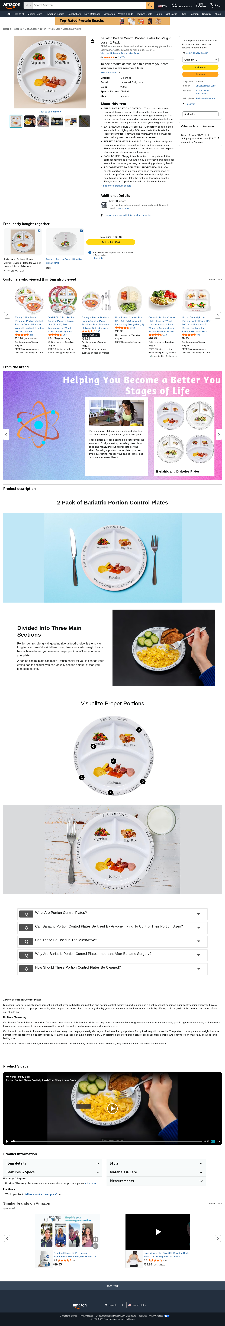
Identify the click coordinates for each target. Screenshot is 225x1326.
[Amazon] (12, 5)
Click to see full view (50, 111)
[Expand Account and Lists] (191, 6)
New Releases (92, 13)
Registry (206, 13)
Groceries (109, 13)
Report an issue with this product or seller (128, 215)
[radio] (16, 121)
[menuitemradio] (213, 1141)
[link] (65, 242)
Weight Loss (54, 29)
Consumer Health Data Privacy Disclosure (116, 1316)
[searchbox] (89, 5)
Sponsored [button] (8, 1208)
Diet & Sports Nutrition (35, 29)
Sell (184, 13)
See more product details (117, 185)
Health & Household (12, 29)
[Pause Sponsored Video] (95, 1240)
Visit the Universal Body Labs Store (120, 53)
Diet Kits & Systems (72, 29)
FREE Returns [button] (109, 72)
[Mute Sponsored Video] (95, 1246)
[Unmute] (218, 1141)
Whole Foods (125, 13)
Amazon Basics (55, 13)
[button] (7, 14)
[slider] (106, 1141)
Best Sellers (74, 13)
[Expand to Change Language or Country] (166, 6)
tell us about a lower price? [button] (41, 1194)
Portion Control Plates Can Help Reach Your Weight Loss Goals (41, 1080)
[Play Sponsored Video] (157, 1232)
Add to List (190, 114)
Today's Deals (144, 13)
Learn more (123, 208)
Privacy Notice (86, 1316)
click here (90, 1183)
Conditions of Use (68, 1316)
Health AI (19, 13)
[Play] (6, 1141)
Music (218, 13)
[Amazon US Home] (79, 1306)
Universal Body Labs (206, 86)
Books (159, 13)
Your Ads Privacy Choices (151, 1316)
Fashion (194, 13)
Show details (99, 258)
